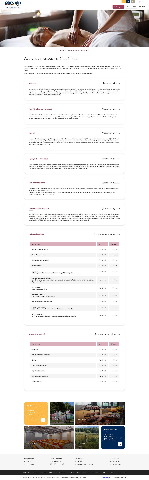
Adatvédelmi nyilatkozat (29, 472)
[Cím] (133, 1)
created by (120, 477)
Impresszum (62, 472)
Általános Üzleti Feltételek (45, 472)
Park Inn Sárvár (115, 461)
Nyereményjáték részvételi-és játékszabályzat (103, 472)
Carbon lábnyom (121, 472)
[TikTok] (63, 464)
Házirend (55, 472)
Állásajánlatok (85, 472)
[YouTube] (59, 464)
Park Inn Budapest (115, 464)
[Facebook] (51, 464)
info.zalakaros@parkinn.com (128, 1)
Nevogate (106, 477)
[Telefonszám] (124, 1)
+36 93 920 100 (29, 464)
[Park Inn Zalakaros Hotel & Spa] (13, 4)
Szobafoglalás (118, 7)
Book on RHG (131, 7)
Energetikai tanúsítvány (74, 472)
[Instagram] (55, 464)
